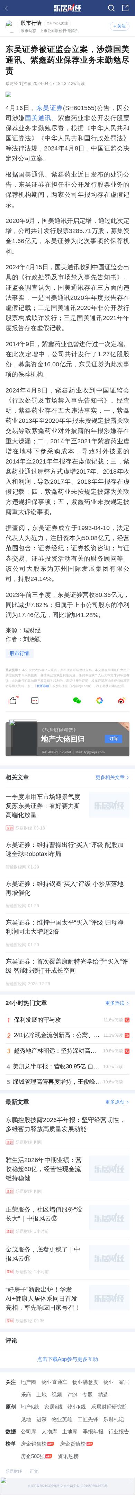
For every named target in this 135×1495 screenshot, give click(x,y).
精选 (103, 1394)
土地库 (70, 1431)
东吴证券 (49, 107)
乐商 (26, 1394)
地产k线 (30, 1407)
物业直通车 (55, 1382)
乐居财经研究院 (109, 1407)
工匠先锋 (88, 1419)
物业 (109, 1382)
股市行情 (19, 653)
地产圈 (28, 1382)
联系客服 (43, 686)
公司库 (28, 1431)
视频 (57, 1394)
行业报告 (118, 1431)
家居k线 (53, 1407)
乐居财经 (14, 1471)
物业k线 (77, 1407)
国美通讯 (38, 118)
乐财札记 (113, 1419)
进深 (41, 1419)
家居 (124, 1382)
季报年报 (93, 1431)
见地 (26, 1419)
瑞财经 (12, 83)
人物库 (49, 1431)
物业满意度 (85, 1382)
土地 (41, 1394)
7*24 (72, 1394)
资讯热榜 (68, 1456)
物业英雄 (62, 1419)
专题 (87, 1394)
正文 (34, 1471)
